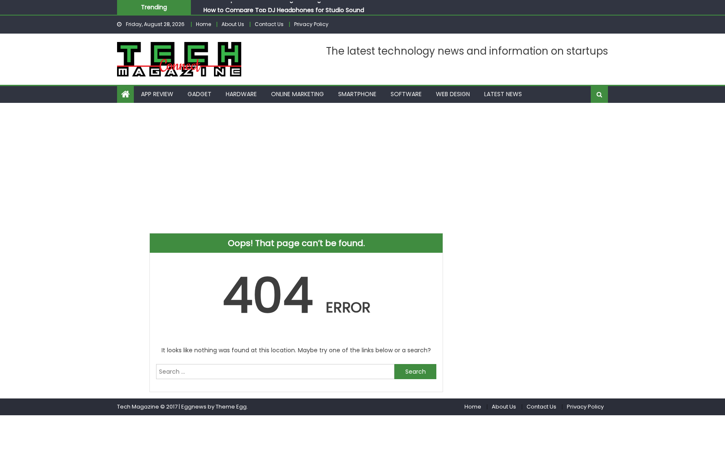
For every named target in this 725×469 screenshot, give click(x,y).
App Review (157, 94)
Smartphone (357, 94)
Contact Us (269, 24)
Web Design (453, 94)
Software (406, 94)
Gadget (199, 94)
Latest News (503, 94)
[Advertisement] (362, 166)
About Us (233, 24)
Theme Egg (231, 407)
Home (203, 24)
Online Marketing (297, 94)
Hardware (241, 94)
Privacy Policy (311, 24)
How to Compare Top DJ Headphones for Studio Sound (283, 9)
